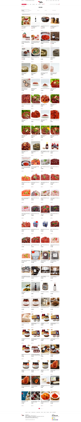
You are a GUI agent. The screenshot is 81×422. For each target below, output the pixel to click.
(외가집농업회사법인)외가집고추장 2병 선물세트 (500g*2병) (54, 339)
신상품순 (54, 14)
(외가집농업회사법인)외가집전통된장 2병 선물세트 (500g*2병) (35, 323)
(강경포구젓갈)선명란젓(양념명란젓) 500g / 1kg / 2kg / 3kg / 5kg (26, 198)
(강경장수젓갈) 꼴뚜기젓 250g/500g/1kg (43, 135)
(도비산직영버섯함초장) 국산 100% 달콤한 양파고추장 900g (45, 276)
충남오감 (29, 412)
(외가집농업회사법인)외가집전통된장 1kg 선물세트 (45, 323)
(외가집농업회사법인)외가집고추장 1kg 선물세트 (26, 354)
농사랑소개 (26, 412)
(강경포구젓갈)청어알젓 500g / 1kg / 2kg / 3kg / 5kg (45, 182)
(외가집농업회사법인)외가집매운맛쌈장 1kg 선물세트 (45, 339)
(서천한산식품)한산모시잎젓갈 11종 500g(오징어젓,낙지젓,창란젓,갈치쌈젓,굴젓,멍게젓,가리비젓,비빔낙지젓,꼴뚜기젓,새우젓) (45, 42)
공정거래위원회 (54, 412)
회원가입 (51, 0)
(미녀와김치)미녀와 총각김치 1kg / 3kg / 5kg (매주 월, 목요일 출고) (35, 386)
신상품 (30, 4)
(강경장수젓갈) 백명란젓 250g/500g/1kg (34, 89)
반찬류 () (46, 10)
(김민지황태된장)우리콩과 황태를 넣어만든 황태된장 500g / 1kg (54, 26)
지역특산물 (33, 4)
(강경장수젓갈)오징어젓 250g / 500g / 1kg (54, 120)
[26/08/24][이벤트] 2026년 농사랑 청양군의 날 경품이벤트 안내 (30, 0)
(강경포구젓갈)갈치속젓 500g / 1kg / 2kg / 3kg (54, 167)
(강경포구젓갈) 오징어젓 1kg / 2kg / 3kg (45, 245)
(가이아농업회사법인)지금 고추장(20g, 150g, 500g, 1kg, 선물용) (35, 401)
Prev (24, 0)
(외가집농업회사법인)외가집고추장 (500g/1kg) (54, 354)
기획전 (36, 4)
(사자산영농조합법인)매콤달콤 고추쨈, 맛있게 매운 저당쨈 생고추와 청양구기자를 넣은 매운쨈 (35, 42)
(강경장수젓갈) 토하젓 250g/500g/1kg (35, 104)
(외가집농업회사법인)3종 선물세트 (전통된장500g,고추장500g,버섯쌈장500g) (35, 354)
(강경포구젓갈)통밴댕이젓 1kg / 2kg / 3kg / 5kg (45, 198)
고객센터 (58, 0)
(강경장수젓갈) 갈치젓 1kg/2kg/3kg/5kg (52, 57)
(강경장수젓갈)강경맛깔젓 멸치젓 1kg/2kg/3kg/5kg (35, 151)
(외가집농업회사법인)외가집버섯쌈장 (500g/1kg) (35, 370)
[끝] (42, 408)
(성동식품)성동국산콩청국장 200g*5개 (54, 307)
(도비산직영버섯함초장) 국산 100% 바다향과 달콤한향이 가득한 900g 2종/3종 (26, 276)
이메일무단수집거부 (33, 412)
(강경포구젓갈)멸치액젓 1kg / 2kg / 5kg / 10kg (35, 229)
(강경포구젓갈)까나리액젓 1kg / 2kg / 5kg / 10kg (45, 229)
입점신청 (46, 0)
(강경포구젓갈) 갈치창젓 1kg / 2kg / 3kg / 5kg (35, 214)
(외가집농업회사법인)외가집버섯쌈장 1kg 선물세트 (26, 339)
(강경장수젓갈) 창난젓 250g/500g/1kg (26, 104)
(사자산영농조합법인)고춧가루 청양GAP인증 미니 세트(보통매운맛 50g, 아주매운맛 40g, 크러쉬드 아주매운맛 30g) (26, 42)
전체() (23, 10)
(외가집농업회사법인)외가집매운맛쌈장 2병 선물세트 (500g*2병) (35, 339)
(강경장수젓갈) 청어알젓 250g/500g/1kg (53, 89)
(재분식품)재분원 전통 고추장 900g (25, 307)
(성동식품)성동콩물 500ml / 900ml (45, 307)
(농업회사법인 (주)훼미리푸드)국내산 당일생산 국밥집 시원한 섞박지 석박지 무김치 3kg (45, 401)
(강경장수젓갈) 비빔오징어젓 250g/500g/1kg (44, 120)
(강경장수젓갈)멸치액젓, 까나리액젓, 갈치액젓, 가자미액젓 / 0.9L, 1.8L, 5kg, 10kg (45, 151)
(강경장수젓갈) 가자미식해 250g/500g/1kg (44, 104)
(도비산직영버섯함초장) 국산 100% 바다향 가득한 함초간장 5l (35, 261)
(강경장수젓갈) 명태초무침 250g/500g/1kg (53, 104)
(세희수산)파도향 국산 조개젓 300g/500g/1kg (25, 401)
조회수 (56, 14)
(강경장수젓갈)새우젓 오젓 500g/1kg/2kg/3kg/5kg (24, 89)
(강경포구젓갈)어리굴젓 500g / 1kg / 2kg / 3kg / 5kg (54, 182)
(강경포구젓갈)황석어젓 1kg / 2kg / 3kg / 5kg (35, 198)
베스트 (28, 4)
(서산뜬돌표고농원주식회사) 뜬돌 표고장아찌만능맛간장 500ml (54, 42)
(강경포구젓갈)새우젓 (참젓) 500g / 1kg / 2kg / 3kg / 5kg (26, 214)
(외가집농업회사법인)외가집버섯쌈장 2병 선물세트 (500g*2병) (54, 323)
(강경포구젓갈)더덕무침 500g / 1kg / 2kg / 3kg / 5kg (35, 182)
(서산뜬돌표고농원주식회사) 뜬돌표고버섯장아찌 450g (26, 57)
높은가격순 (52, 14)
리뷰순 (58, 14)
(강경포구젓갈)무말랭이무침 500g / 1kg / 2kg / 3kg (26, 229)
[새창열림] (52, 420)
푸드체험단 (39, 4)
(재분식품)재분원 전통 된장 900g (34, 307)
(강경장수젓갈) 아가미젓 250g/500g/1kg (34, 135)
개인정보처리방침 (38, 412)
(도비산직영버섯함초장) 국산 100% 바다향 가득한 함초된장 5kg (54, 261)
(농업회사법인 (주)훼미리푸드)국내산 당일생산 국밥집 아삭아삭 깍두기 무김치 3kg (54, 401)
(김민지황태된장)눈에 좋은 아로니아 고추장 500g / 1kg (45, 26)
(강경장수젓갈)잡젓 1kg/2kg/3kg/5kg (45, 57)
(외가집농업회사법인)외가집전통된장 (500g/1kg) (45, 370)
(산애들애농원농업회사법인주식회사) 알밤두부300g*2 (45, 386)
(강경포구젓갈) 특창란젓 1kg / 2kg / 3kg (35, 245)
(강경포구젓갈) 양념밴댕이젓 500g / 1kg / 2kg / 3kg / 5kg (35, 167)
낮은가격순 (49, 14)
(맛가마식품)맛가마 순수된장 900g (44, 291)
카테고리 (24, 4)
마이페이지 (53, 0)
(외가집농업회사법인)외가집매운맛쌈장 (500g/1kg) (26, 370)
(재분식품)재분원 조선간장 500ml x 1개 (54, 291)
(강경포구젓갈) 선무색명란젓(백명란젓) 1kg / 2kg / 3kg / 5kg (26, 261)
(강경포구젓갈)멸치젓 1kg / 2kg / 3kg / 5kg (45, 167)
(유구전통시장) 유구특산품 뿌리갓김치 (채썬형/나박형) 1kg (26, 26)
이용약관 (42, 412)
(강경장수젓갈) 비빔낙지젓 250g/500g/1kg (24, 120)
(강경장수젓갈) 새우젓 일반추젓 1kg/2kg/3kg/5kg (44, 73)
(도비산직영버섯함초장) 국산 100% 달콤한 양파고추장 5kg (45, 261)
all (31, 419)
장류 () (30, 10)
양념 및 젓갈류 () (54, 10)
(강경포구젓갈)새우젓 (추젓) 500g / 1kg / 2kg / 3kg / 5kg (54, 198)
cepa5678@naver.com (34, 415)
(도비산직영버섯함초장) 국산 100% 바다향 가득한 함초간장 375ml (35, 276)
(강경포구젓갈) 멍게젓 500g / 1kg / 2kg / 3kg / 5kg (45, 214)
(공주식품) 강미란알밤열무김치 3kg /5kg (35, 57)
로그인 (48, 0)
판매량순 (46, 14)
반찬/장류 (24, 6)
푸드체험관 (47, 412)
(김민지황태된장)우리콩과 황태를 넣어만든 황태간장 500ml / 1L (35, 26)
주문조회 (56, 0)
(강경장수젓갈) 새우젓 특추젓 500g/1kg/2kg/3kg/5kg (53, 73)
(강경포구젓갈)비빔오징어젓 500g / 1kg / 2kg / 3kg (26, 182)
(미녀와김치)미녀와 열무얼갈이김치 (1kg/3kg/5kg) (25, 292)
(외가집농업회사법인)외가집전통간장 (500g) (45, 354)
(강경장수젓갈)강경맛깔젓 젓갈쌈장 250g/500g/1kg (54, 135)
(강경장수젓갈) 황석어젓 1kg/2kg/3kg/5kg (34, 73)
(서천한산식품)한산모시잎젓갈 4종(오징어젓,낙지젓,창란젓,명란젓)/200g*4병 (26, 167)
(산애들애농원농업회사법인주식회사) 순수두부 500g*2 (54, 386)
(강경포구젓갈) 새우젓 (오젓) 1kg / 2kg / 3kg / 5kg (54, 245)
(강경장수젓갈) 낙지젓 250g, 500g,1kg (35, 119)
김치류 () (38, 10)
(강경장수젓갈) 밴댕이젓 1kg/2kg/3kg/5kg (24, 73)
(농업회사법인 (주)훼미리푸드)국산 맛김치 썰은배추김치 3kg (54, 370)
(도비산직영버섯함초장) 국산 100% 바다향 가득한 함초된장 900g (54, 276)
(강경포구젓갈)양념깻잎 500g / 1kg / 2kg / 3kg (54, 214)
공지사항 (22, 0)
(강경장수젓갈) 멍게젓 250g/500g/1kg (45, 88)
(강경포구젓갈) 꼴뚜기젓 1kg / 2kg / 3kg (54, 229)
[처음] (38, 408)
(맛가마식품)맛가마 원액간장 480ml (35, 291)
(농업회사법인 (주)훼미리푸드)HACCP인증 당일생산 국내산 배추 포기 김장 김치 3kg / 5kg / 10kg (26, 386)
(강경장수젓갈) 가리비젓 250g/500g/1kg (24, 135)
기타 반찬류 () (23, 11)
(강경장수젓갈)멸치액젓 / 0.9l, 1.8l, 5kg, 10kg (54, 151)
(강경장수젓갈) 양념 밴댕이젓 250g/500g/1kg (25, 151)
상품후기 (43, 4)
